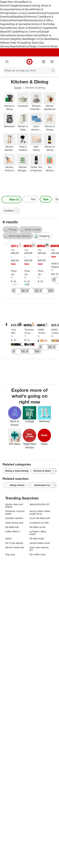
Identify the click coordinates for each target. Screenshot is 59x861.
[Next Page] (55, 199)
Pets (13, 20)
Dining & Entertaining (17, 470)
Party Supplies (44, 27)
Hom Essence (52, 270)
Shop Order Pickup (14, 42)
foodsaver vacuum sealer (15, 512)
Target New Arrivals (11, 1)
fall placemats (37, 538)
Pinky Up (12, 277)
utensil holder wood (40, 543)
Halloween (23, 5)
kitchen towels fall (14, 547)
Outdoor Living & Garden (22, 13)
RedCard (24, 46)
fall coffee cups (37, 554)
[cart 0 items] (52, 61)
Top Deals (22, 38)
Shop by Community (30, 31)
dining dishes (17, 485)
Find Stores (51, 46)
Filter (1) (14, 199)
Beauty (22, 16)
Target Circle (37, 46)
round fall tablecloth (40, 518)
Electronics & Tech (37, 24)
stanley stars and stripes (14, 505)
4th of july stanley (14, 543)
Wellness (29, 20)
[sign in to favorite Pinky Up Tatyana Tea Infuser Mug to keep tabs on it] (45, 291)
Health (20, 20)
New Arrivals (35, 35)
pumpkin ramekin (14, 518)
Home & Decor (23, 9)
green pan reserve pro (39, 548)
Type (46, 199)
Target (17, 87)
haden (8, 538)
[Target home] (29, 61)
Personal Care (35, 16)
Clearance (21, 35)
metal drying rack (14, 522)
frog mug (10, 554)
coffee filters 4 (12, 531)
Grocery (41, 13)
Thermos (25, 336)
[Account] (43, 61)
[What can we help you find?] (29, 70)
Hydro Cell (12, 336)
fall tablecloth (12, 527)
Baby (15, 16)
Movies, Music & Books (22, 27)
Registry (14, 46)
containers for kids (39, 522)
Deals (12, 35)
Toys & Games (18, 24)
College (12, 5)
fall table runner (38, 527)
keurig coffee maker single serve (40, 512)
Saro (39, 336)
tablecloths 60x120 (39, 504)
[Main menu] (6, 61)
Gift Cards (12, 31)
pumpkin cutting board (38, 532)
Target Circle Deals (39, 38)
